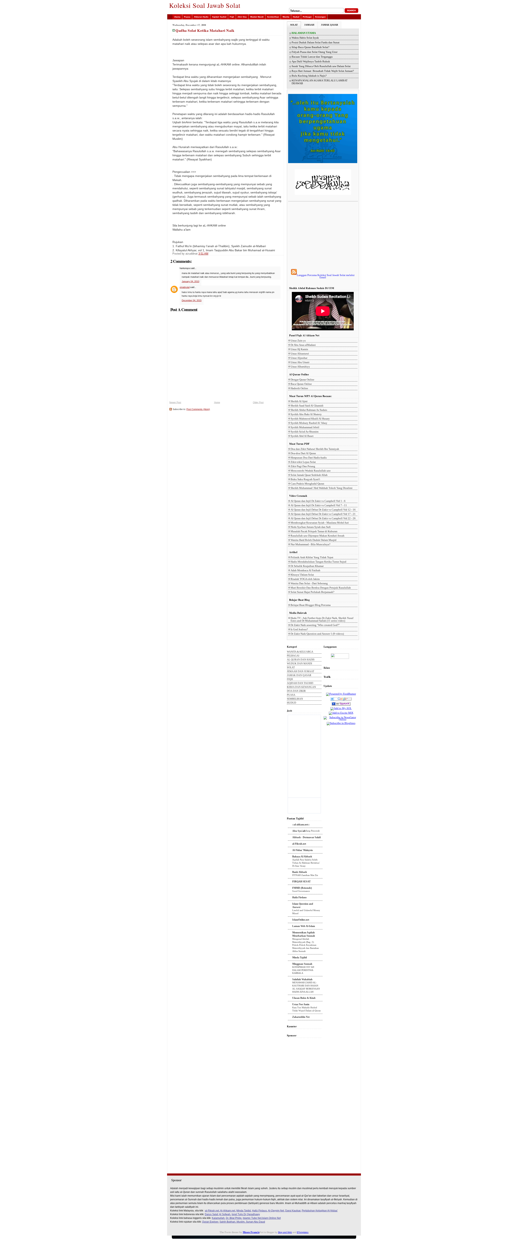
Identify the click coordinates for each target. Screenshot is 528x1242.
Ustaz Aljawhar (299, 358)
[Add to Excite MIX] (341, 712)
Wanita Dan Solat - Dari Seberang (309, 583)
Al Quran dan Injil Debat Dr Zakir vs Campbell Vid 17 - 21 (323, 514)
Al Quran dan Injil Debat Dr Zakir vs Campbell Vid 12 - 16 (323, 509)
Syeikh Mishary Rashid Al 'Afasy (309, 423)
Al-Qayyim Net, (276, 1210)
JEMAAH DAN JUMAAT (300, 671)
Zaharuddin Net (301, 1017)
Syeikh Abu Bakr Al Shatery (306, 414)
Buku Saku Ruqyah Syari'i (305, 479)
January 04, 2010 (190, 281)
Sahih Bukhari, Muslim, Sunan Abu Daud (242, 1222)
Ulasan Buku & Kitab (304, 998)
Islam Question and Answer (302, 905)
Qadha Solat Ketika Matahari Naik (205, 30)
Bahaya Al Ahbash (302, 856)
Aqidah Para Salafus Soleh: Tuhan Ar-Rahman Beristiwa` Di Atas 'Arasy (306, 862)
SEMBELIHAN (295, 699)
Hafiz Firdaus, (260, 1210)
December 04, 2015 (192, 300)
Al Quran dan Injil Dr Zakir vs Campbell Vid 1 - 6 (318, 501)
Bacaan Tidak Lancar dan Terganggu (312, 56)
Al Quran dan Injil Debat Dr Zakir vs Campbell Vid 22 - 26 (323, 518)
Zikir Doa (242, 17)
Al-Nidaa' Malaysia (302, 850)
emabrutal (185, 287)
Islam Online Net (271, 1218)
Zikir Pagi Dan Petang (303, 466)
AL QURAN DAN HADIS (301, 660)
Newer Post (175, 402)
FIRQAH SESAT (301, 881)
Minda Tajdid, (243, 1210)
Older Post (258, 402)
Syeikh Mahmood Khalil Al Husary (310, 418)
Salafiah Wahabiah (302, 979)
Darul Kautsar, (293, 1210)
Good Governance (301, 891)
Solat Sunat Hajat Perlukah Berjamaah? (312, 592)
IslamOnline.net (300, 919)
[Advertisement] (322, 235)
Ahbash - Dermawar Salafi (306, 837)
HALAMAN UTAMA (304, 33)
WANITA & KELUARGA (300, 652)
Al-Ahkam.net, (228, 1210)
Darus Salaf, (212, 1214)
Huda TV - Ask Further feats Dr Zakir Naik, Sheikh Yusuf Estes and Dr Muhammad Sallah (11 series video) (322, 619)
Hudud (296, 17)
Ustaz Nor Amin (300, 1004)
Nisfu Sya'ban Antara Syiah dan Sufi (311, 527)
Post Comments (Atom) (198, 409)
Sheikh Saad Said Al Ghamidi (307, 405)
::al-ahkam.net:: (301, 824)
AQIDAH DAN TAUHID (300, 683)
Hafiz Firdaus (299, 897)
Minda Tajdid (299, 957)
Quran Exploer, (210, 1222)
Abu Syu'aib (299, 831)
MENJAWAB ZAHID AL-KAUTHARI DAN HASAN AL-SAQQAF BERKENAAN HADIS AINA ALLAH (306, 987)
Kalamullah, (218, 1218)
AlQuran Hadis (201, 17)
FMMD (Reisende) (302, 887)
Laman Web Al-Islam (303, 926)
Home (217, 402)
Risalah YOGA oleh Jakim (305, 579)
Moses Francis (251, 1232)
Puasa (187, 17)
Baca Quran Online (301, 384)
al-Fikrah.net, (212, 1210)
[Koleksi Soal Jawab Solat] (341, 706)
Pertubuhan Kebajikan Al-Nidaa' (320, 1210)
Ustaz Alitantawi (300, 353)
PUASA (291, 695)
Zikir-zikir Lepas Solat (303, 462)
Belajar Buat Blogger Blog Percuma (311, 605)
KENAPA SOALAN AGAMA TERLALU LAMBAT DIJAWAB (320, 82)
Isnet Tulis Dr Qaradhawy (246, 1214)
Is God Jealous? (299, 629)
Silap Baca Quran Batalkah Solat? (310, 47)
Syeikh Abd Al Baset (302, 436)
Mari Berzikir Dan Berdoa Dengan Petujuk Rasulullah (321, 587)
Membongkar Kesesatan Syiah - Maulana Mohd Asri (320, 522)
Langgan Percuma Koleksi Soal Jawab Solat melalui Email (326, 276)
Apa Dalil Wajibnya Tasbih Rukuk (311, 61)
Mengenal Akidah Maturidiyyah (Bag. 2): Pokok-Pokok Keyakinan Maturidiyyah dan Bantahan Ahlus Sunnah (305, 945)
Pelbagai (307, 17)
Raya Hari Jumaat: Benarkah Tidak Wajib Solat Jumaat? (323, 71)
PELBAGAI (293, 656)
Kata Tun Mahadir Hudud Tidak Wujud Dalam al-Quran (306, 1009)
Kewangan (320, 17)
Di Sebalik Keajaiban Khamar (307, 566)
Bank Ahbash (299, 872)
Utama (177, 17)
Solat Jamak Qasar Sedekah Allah (309, 475)
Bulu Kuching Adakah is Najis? (309, 75)
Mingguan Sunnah (302, 963)
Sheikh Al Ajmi (299, 401)
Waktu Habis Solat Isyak (305, 37)
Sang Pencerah (313, 831)
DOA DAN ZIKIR (296, 691)
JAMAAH (309, 25)
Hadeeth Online (299, 388)
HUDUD (291, 703)
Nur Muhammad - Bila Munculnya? (310, 544)
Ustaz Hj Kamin (299, 349)
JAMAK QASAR (329, 25)
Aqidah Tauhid (219, 17)
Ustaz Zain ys (298, 340)
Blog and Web (285, 1232)
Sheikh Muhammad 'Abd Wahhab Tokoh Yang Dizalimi (321, 488)
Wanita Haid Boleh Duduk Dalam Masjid (313, 540)
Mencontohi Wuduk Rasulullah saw (311, 470)
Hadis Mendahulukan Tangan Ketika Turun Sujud (318, 561)
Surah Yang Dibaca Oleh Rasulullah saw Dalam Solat (321, 66)
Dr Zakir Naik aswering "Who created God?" (315, 625)
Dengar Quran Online (302, 379)
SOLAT (294, 25)
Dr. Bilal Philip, (234, 1218)
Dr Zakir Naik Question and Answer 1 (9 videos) (317, 633)
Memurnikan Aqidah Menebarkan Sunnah (303, 934)
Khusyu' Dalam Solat (302, 574)
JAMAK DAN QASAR (299, 675)
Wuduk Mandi (257, 17)
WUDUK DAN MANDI (299, 663)
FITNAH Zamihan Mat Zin (305, 875)
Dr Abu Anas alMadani (303, 345)
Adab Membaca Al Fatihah (305, 570)
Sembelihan (273, 17)
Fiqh (232, 17)
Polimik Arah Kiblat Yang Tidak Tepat (312, 557)
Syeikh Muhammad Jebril (305, 427)
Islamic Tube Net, (252, 1218)
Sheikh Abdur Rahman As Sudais (309, 410)
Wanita (286, 17)
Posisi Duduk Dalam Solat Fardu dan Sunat (315, 42)
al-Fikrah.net (299, 843)
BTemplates (303, 1232)
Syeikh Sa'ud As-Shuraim (304, 431)
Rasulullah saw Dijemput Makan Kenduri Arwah (317, 535)
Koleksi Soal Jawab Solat (204, 5)
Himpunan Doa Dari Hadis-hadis (309, 457)
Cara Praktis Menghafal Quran (307, 483)
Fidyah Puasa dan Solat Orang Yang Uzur (314, 52)
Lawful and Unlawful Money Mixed (306, 912)
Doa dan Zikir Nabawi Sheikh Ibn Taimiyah (315, 449)
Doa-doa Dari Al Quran (303, 453)
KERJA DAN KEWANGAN (301, 687)
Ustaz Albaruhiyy (300, 366)
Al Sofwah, (225, 1214)
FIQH (290, 679)
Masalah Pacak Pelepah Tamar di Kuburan (314, 531)
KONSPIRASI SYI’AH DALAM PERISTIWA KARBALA (303, 970)
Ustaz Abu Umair (300, 362)
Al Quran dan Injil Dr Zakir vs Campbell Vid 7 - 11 (319, 505)
